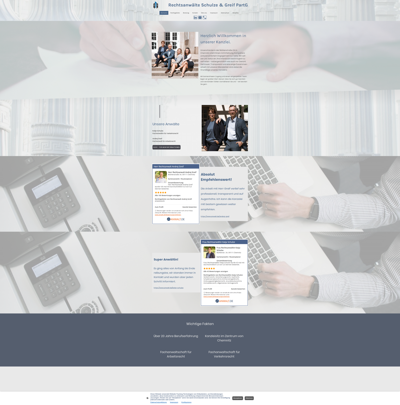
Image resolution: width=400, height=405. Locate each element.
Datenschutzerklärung (158, 402)
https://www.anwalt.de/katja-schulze (168, 288)
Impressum (174, 402)
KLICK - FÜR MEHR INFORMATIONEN (166, 147)
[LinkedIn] (195, 17)
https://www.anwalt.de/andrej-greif (215, 216)
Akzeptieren (237, 398)
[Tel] (204, 17)
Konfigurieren (186, 402)
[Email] (200, 17)
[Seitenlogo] (155, 5)
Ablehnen (249, 398)
